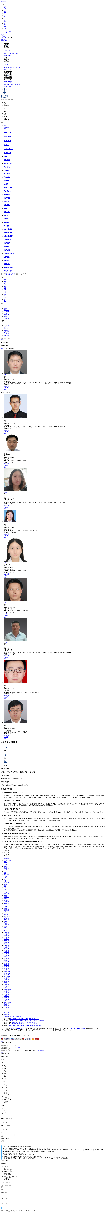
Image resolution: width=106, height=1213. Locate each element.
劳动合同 (6, 882)
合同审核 (6, 333)
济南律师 (6, 945)
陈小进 (5, 418)
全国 (5, 279)
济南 (5, 21)
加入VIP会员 (4, 37)
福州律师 (6, 955)
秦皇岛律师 (7, 973)
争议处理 (36, 1019)
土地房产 (6, 906)
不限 (5, 306)
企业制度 (6, 921)
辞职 (5, 886)
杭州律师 (6, 939)
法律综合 (6, 928)
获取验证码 (18, 1047)
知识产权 (6, 900)
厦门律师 (6, 953)
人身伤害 (6, 869)
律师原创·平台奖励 (36, 1025)
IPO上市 (6, 915)
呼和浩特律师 (7, 989)
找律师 (13, 274)
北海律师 (6, 965)
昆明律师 (6, 1005)
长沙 (5, 23)
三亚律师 (6, 979)
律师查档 (13, 1023)
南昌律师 (6, 986)
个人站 (2, 31)
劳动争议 (6, 315)
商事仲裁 (6, 908)
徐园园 (5, 522)
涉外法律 (6, 926)
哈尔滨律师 (7, 976)
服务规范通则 (23, 1020)
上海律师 (6, 932)
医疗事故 (6, 897)
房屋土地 (6, 310)
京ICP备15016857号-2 (17, 1028)
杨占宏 (5, 374)
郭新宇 (5, 684)
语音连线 (6, 328)
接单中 (2, 348)
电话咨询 (6, 325)
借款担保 (6, 318)
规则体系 (25, 1019)
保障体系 (31, 1019)
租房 (5, 887)
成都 (5, 26)
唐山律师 (6, 974)
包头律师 (6, 991)
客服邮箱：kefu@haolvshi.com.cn (12, 1016)
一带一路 (6, 911)
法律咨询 (6, 858)
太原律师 (6, 1000)
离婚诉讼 (35, 1023)
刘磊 (5, 452)
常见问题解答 (14, 1019)
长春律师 (6, 981)
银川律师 (6, 992)
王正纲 (5, 642)
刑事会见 (24, 1023)
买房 (5, 873)
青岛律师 (6, 996)
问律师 (13, 1022)
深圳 (5, 12)
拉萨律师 (6, 1004)
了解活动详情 (40, 1050)
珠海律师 (6, 960)
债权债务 (6, 923)
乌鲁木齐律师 (7, 1002)
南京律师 (6, 983)
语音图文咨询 (7, 327)
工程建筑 (6, 902)
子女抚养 (6, 876)
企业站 (6, 31)
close (2, 1041)
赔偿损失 (6, 868)
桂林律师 (6, 966)
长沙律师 (6, 947)
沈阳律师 (6, 948)
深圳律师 (6, 935)
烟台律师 (6, 997)
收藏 (5, 389)
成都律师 (6, 950)
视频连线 (6, 330)
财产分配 (6, 879)
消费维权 (6, 316)
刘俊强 (5, 602)
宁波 (5, 17)
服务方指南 (28, 1025)
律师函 (33, 1022)
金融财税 (6, 919)
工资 (5, 877)
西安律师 (6, 999)
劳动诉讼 (29, 1023)
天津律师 (6, 942)
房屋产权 (6, 884)
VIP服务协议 (41, 1020)
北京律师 (6, 930)
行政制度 (6, 898)
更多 (5, 28)
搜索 (2, 339)
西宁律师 (6, 994)
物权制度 (6, 913)
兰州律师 (6, 963)
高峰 (5, 724)
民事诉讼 (6, 311)
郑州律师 (6, 943)
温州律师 (6, 1007)
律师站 (10, 31)
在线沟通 (6, 386)
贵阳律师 (6, 970)
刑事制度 (6, 905)
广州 (5, 10)
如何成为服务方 (20, 1025)
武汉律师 (6, 937)
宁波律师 (6, 940)
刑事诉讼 (6, 313)
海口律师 (6, 978)
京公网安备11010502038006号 (77, 1028)
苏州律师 (6, 984)
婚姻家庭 (6, 308)
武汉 (5, 13)
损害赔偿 (6, 918)
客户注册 (3, 34)
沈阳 (5, 25)
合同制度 (6, 893)
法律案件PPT (7, 860)
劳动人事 (6, 892)
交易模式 (20, 1019)
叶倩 (5, 562)
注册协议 (11, 1020)
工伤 (5, 871)
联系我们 (6, 1014)
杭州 (5, 15)
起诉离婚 (6, 864)
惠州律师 (6, 961)
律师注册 (3, 36)
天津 (5, 18)
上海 (5, 8)
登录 (2, 1052)
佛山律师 (6, 958)
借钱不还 (6, 874)
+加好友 (6, 387)
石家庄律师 (7, 971)
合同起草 (6, 332)
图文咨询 (23, 1022)
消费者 (5, 881)
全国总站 (3, 1)
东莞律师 (6, 956)
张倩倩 (5, 492)
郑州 (5, 20)
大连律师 (6, 987)
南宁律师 (6, 968)
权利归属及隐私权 (32, 1020)
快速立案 (6, 335)
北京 (5, 7)
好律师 (8, 274)
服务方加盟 (12, 1025)
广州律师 (6, 934)
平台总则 (16, 1020)
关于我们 (6, 1012)
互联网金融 (7, 916)
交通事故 (6, 866)
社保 (5, 889)
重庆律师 (6, 952)
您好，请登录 (4, 32)
